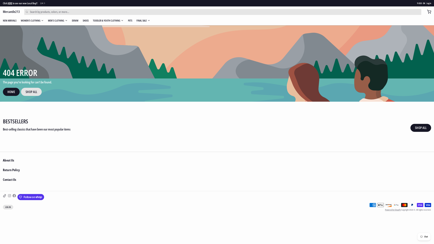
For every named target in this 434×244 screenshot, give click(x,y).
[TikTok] (4, 197)
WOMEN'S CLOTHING (30, 20)
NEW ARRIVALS (9, 20)
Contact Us (9, 179)
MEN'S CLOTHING (56, 20)
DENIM (75, 20)
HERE (10, 3)
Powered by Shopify (393, 209)
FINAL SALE (141, 20)
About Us (8, 160)
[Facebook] (14, 197)
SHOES (86, 20)
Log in (429, 3)
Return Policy (11, 170)
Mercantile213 (11, 11)
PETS (130, 20)
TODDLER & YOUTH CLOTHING (106, 20)
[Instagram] (9, 197)
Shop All (31, 92)
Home (11, 92)
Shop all (421, 128)
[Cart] (427, 12)
